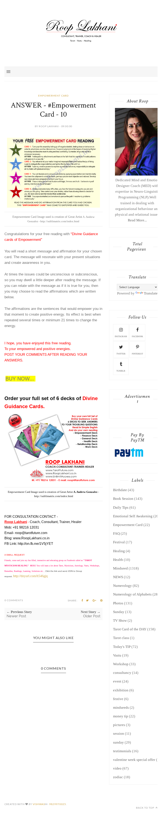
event (117, 681)
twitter (121, 354)
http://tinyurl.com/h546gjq (30, 576)
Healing (119, 551)
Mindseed (120, 568)
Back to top (145, 807)
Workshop (120, 664)
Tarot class (121, 638)
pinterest (137, 354)
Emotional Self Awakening (133, 516)
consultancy (122, 673)
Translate (151, 293)
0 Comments (13, 600)
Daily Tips (120, 508)
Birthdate (120, 490)
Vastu (117, 655)
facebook (137, 336)
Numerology (122, 586)
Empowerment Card (53, 95)
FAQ (116, 533)
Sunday (118, 612)
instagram (121, 336)
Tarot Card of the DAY (129, 629)
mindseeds (121, 708)
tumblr (120, 371)
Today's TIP (122, 647)
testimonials (122, 751)
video (117, 768)
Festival (119, 542)
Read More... (137, 220)
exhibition (120, 690)
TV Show (120, 621)
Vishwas (39, 804)
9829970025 (57, 804)
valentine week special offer (134, 760)
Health (118, 560)
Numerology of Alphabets (132, 594)
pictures (119, 725)
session (118, 734)
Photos (118, 603)
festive (118, 699)
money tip (120, 716)
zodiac (118, 777)
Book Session (123, 499)
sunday (118, 742)
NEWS (118, 577)
